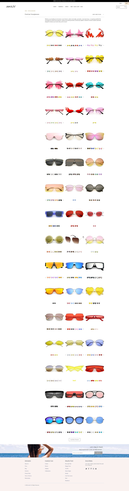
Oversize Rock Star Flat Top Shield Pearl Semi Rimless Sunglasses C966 (54, 136)
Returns (46, 466)
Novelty (66, 473)
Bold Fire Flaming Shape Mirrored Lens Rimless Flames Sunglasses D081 (54, 59)
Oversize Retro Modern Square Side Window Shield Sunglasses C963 (94, 265)
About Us (26, 463)
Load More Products (74, 439)
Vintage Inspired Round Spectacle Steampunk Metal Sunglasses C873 (94, 420)
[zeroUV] (11, 6)
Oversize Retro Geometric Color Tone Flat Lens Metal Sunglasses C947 (94, 342)
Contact (46, 463)
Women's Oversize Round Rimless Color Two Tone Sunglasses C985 (94, 162)
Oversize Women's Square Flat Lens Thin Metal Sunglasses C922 (54, 317)
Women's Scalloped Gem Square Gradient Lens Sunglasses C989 (74, 239)
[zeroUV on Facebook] (89, 469)
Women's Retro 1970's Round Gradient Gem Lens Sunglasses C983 (94, 239)
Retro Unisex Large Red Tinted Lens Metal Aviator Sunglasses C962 (74, 213)
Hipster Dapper (68, 471)
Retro (66, 478)
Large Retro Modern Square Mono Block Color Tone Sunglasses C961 (74, 317)
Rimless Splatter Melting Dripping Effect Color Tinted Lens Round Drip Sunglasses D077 (54, 84)
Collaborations (48, 471)
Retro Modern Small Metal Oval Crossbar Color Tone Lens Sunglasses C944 (54, 342)
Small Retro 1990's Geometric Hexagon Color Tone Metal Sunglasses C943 (74, 342)
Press (26, 466)
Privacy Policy (28, 473)
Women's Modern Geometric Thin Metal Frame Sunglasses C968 (74, 188)
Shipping (46, 468)
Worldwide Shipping (59, 0)
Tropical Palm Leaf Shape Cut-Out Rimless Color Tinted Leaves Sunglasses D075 (94, 84)
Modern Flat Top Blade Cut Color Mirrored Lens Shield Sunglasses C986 (54, 265)
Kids (81, 6)
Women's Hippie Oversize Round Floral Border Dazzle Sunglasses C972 (54, 239)
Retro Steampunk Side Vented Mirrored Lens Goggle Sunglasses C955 (94, 394)
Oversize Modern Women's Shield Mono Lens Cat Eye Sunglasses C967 (94, 136)
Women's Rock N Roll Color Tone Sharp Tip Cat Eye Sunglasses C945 (74, 368)
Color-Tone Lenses (68, 475)
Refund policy (27, 478)
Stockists (27, 471)
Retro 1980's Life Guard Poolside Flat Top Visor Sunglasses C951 (54, 394)
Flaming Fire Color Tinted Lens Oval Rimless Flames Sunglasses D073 (74, 110)
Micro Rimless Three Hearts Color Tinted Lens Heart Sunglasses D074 (54, 110)
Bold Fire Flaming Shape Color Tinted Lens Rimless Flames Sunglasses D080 (74, 59)
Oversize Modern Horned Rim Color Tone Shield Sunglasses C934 (54, 291)
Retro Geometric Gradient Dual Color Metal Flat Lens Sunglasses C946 (54, 368)
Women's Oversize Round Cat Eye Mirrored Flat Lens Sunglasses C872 (74, 420)
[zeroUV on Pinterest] (91, 469)
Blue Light (76, 6)
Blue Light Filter (68, 463)
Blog (26, 468)
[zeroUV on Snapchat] (96, 469)
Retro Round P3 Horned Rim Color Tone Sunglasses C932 (74, 291)
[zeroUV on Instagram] (94, 469)
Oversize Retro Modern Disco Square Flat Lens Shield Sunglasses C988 (74, 162)
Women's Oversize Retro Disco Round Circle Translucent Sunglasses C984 (94, 188)
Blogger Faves (68, 466)
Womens (61, 6)
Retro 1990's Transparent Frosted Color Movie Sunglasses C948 (94, 317)
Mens (67, 6)
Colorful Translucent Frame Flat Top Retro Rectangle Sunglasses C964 (54, 213)
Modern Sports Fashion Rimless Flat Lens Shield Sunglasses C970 (74, 265)
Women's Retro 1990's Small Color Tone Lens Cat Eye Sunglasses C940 (94, 213)
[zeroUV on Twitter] (86, 469)
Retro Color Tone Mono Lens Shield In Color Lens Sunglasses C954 (74, 394)
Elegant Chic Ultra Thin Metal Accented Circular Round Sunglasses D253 (54, 33)
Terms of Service (28, 475)
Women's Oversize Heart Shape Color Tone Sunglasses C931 (94, 291)
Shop (55, 6)
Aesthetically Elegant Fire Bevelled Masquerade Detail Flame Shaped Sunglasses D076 (74, 84)
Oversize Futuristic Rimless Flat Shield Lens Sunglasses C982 (54, 188)
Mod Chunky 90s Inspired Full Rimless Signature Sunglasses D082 (94, 33)
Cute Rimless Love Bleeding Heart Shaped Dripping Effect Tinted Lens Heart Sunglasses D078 (94, 59)
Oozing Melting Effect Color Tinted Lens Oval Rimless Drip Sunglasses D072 (94, 110)
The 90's (66, 468)
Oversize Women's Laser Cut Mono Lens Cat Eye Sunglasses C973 (74, 136)
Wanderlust (67, 480)
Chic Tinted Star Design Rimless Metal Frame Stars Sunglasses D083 (74, 33)
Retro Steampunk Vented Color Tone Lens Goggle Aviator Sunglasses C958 (54, 420)
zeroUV (29, 485)
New (72, 6)
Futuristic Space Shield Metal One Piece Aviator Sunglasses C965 (54, 162)
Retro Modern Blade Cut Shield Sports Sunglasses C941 (94, 368)
